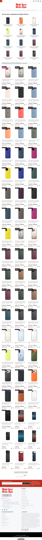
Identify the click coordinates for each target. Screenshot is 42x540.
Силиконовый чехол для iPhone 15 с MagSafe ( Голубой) (21, 140)
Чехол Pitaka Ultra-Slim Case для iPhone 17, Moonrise (33, 423)
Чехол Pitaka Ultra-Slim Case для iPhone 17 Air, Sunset (33, 444)
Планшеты (24, 493)
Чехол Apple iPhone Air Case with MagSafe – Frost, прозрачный (33, 403)
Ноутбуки (23, 494)
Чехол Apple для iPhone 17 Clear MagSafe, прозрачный (20, 363)
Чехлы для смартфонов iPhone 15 (34, 58)
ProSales (20, 536)
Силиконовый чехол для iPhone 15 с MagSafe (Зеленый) (34, 140)
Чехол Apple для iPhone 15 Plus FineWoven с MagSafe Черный (20, 322)
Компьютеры (24, 496)
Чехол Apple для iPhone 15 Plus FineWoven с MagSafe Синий (7, 322)
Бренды (23, 508)
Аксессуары (24, 506)
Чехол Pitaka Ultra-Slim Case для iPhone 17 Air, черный (7, 464)
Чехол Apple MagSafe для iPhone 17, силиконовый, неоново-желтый (8, 363)
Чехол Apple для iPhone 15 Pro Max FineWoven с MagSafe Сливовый (7, 262)
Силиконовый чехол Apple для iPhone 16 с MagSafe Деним (7, 221)
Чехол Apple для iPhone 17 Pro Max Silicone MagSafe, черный (21, 383)
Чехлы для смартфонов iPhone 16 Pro (34, 36)
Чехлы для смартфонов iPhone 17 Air (34, 25)
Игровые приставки (25, 500)
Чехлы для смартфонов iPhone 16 (21, 47)
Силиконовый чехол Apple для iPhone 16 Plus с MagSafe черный (33, 201)
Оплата (3, 514)
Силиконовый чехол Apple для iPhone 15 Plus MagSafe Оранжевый (8, 140)
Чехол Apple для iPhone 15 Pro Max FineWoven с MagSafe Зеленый (20, 262)
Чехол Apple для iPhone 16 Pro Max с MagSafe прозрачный (7, 80)
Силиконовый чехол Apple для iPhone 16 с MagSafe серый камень (20, 221)
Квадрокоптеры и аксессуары (27, 505)
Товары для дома (25, 502)
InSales (28, 536)
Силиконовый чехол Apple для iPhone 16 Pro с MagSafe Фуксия (33, 161)
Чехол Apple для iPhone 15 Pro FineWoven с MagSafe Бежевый (20, 282)
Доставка (4, 513)
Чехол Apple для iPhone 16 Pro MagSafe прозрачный (33, 242)
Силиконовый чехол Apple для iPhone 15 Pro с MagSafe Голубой (33, 100)
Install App (21, 539)
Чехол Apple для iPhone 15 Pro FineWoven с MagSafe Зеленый (7, 282)
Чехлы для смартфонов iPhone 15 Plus (21, 58)
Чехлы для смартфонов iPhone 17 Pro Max (7, 25)
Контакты (4, 516)
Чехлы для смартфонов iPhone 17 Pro (21, 25)
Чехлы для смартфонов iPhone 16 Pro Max (21, 36)
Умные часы (24, 491)
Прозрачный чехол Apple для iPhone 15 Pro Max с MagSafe (20, 242)
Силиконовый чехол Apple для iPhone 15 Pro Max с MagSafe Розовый (7, 100)
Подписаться (26, 483)
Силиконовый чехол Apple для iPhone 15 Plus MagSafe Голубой (33, 120)
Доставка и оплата (5, 522)
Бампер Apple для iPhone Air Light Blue (21, 343)
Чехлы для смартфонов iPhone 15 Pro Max (34, 47)
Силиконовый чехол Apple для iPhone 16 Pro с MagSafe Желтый (7, 181)
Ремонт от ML (4, 524)
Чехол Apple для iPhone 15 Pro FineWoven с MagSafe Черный (33, 282)
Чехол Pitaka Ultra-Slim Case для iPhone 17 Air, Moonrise (20, 444)
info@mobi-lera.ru (6, 498)
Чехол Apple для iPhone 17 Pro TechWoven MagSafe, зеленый (33, 363)
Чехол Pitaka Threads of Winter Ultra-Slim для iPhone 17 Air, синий (34, 464)
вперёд (25, 475)
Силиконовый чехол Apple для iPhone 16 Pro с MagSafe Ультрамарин (20, 181)
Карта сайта (24, 535)
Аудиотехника (24, 497)
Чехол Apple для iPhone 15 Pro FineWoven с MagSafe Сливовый (33, 262)
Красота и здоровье (25, 503)
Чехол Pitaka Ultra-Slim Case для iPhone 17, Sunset (20, 423)
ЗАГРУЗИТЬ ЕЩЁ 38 (21, 472)
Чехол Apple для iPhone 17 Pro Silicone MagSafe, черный (7, 403)
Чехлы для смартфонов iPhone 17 (7, 36)
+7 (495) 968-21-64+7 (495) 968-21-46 (6, 495)
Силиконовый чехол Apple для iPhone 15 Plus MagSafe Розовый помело (20, 120)
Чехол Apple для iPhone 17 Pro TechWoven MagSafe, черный (7, 383)
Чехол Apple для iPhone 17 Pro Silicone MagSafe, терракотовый (20, 403)
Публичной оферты (26, 485)
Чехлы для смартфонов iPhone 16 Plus (7, 47)
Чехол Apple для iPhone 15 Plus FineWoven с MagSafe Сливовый (7, 302)
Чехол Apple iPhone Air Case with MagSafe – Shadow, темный (7, 423)
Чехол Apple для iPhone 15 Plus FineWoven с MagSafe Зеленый (20, 302)
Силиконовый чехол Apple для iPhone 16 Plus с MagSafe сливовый (21, 201)
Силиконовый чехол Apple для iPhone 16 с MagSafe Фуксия (33, 221)
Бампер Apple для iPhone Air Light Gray (34, 343)
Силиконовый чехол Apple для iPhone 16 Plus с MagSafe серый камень (7, 201)
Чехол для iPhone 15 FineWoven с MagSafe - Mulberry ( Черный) (33, 322)
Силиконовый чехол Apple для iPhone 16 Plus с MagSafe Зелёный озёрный (33, 181)
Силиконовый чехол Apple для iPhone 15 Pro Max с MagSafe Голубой (33, 80)
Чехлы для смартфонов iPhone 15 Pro (7, 58)
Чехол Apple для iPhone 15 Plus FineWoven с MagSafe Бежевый (33, 302)
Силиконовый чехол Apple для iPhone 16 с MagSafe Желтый (7, 242)
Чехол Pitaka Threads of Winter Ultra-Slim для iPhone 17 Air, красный (20, 464)
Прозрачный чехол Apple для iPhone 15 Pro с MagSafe (20, 80)
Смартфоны (24, 490)
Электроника (24, 499)
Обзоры (3, 521)
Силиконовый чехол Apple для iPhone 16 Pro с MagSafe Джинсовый (21, 161)
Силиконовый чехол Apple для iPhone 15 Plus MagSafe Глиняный (7, 120)
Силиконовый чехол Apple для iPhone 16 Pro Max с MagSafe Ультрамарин (7, 161)
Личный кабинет (5, 519)
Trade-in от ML (4, 525)
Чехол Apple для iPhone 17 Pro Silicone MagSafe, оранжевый (33, 383)
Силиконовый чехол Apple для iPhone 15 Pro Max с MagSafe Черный (20, 100)
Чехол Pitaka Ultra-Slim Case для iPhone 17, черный (7, 444)
